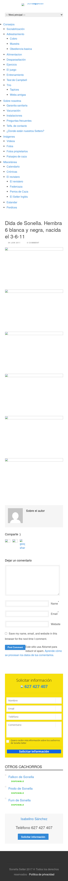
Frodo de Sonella (20, 788)
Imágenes (9, 136)
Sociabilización (16, 29)
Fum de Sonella (19, 800)
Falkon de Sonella (21, 776)
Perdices (12, 207)
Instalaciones (14, 115)
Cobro (13, 38)
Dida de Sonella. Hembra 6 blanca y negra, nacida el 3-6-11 (33, 229)
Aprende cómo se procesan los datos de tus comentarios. (33, 653)
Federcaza (16, 186)
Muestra (14, 44)
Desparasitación (16, 59)
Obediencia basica (21, 49)
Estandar (12, 202)
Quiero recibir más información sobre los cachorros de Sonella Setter (35, 741)
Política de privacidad (41, 874)
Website (55, 624)
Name (54, 603)
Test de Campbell (17, 80)
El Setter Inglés (19, 196)
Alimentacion (14, 54)
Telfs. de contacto (17, 126)
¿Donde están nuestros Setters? (25, 131)
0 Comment (33, 242)
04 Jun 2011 (14, 242)
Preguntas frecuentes (19, 120)
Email (54, 614)
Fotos (10, 146)
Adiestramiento (15, 34)
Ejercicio (12, 64)
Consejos (9, 24)
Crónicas (12, 171)
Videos (11, 141)
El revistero (13, 177)
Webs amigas (18, 95)
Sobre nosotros (12, 101)
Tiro (9, 85)
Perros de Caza (19, 191)
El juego (11, 70)
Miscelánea (10, 162)
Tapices (14, 89)
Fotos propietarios (17, 151)
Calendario (13, 166)
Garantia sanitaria (17, 105)
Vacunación (13, 110)
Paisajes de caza (17, 156)
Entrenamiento (15, 75)
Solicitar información (34, 751)
